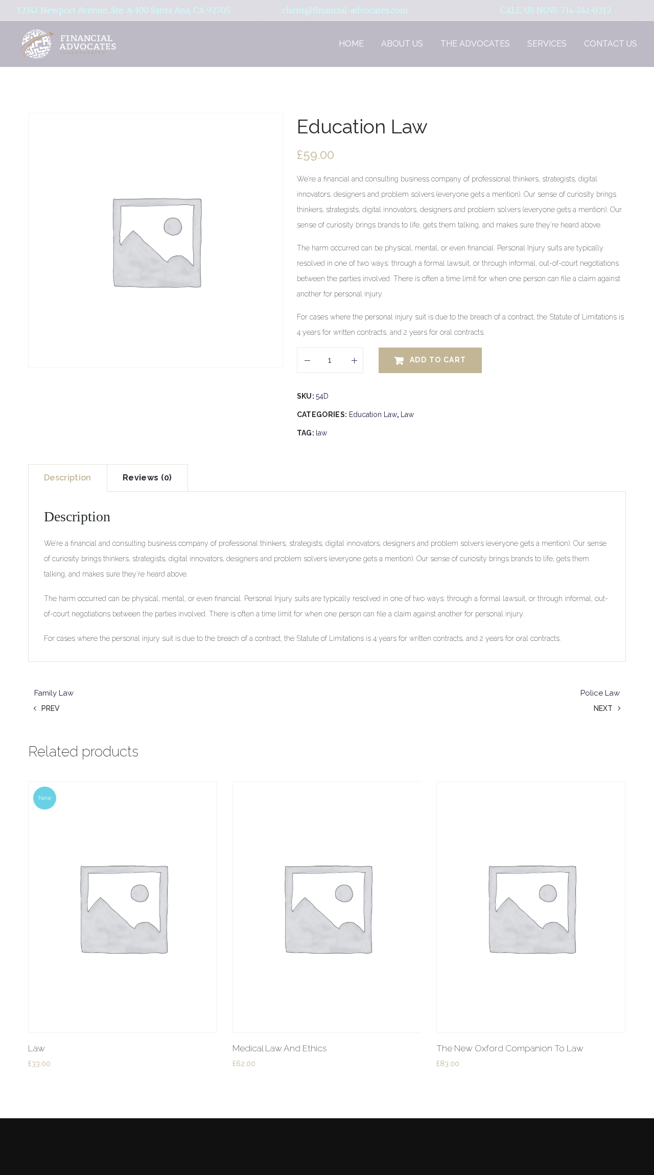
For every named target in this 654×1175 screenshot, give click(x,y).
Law (407, 414)
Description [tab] (67, 477)
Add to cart (438, 360)
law (321, 433)
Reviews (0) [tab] (147, 477)
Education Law (373, 414)
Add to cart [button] (72, 1080)
